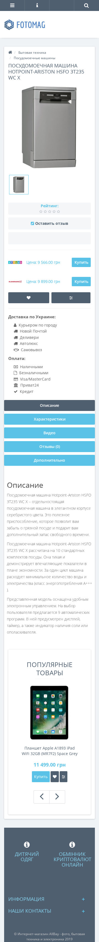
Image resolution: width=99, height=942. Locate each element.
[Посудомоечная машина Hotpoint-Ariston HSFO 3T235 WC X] (19, 184)
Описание (49, 405)
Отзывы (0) (49, 446)
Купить (81, 262)
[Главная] (10, 52)
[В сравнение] (70, 297)
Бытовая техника (32, 52)
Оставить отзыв (51, 223)
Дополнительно (49, 460)
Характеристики (49, 419)
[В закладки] (28, 297)
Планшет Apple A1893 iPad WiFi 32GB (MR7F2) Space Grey (50, 750)
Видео (49, 432)
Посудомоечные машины (34, 58)
